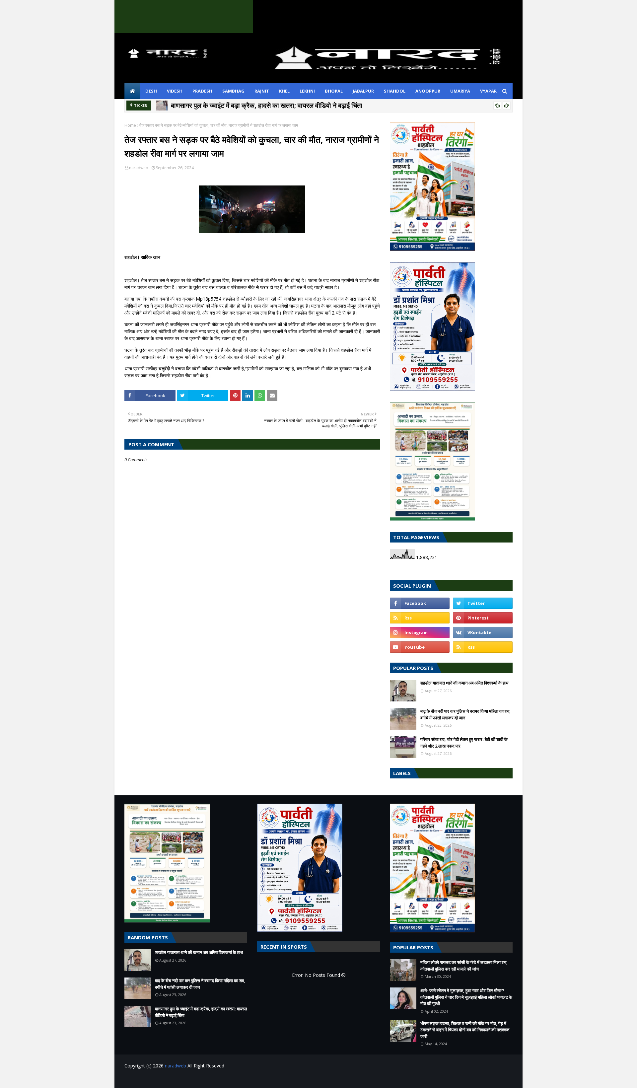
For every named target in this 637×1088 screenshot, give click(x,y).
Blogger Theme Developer (232, 1079)
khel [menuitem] (284, 91)
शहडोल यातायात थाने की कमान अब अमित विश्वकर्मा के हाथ (464, 683)
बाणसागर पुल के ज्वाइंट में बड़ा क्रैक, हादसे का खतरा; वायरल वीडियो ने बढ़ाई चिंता (266, 105)
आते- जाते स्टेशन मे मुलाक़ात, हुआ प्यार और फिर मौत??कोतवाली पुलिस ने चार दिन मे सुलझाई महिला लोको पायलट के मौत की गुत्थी (466, 996)
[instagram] (420, 632)
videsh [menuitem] (174, 91)
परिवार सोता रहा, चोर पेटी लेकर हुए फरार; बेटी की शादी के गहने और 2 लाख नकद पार (464, 742)
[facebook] (420, 603)
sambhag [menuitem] (233, 91)
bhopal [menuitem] (334, 91)
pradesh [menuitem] (202, 91)
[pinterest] (483, 617)
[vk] (483, 632)
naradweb (138, 168)
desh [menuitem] (151, 91)
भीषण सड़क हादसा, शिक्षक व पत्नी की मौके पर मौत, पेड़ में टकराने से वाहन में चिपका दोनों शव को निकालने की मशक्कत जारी (464, 1029)
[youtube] (420, 647)
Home (130, 125)
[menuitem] (132, 91)
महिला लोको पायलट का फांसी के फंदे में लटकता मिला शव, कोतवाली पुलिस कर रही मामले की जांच (464, 965)
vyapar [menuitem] (488, 91)
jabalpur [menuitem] (363, 91)
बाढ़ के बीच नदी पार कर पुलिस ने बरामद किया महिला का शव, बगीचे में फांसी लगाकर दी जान (465, 714)
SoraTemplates (160, 1079)
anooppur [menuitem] (427, 91)
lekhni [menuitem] (307, 91)
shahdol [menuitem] (394, 91)
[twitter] (483, 603)
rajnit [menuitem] (261, 91)
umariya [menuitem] (460, 91)
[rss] (420, 617)
